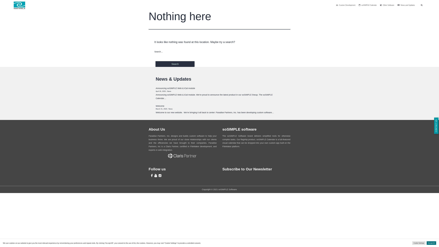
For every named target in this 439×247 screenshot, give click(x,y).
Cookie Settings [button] (419, 243)
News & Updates (173, 79)
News (169, 91)
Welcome (160, 106)
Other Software (388, 5)
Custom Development (347, 5)
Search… (158, 52)
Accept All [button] (431, 243)
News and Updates (407, 5)
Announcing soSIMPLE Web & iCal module (175, 88)
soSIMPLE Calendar (369, 5)
